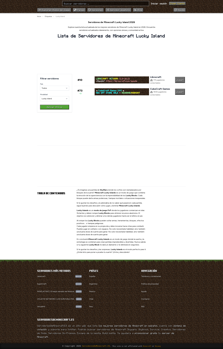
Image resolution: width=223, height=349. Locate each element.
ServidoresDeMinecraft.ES (96, 346)
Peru (91, 306)
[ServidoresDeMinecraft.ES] (48, 3)
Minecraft (147, 346)
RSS (142, 306)
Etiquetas (48, 16)
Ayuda (143, 291)
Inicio (39, 16)
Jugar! (180, 80)
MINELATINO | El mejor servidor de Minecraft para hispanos (56, 291)
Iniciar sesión (159, 3)
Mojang (158, 346)
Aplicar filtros (54, 107)
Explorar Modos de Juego (56, 10)
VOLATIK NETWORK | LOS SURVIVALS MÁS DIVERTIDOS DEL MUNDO (56, 299)
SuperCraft (41, 284)
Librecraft (41, 276)
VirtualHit (41, 306)
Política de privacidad (150, 284)
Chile (91, 299)
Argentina (93, 284)
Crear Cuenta (177, 3)
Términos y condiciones (151, 276)
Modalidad (44, 94)
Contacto (145, 299)
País (41, 84)
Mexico (92, 291)
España (92, 276)
